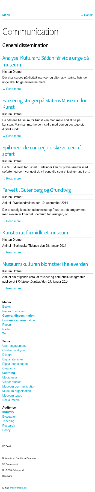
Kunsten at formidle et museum (35, 232)
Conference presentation (18, 320)
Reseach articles (13, 311)
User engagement (14, 345)
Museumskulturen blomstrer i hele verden (45, 264)
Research (8, 425)
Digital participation (15, 364)
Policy (6, 430)
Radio (6, 329)
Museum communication (18, 386)
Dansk (88, 15)
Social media (11, 400)
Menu (6, 15)
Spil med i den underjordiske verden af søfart (41, 151)
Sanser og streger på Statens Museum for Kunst (44, 104)
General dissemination (18, 315)
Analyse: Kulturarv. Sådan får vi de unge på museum (45, 61)
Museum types (12, 395)
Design (7, 354)
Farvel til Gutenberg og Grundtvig (36, 189)
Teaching (8, 421)
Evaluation (9, 416)
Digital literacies (13, 359)
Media (6, 302)
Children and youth (14, 350)
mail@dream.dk (18, 487)
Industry (8, 412)
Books (6, 306)
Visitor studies (11, 382)
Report (6, 324)
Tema (6, 341)
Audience (9, 407)
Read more (13, 89)
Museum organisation (16, 391)
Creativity (8, 368)
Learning (8, 373)
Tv (4, 333)
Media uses (10, 377)
